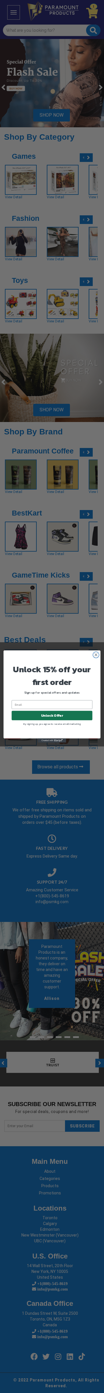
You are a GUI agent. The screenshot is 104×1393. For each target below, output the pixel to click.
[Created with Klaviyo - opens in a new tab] (52, 740)
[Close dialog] (96, 655)
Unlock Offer (52, 715)
